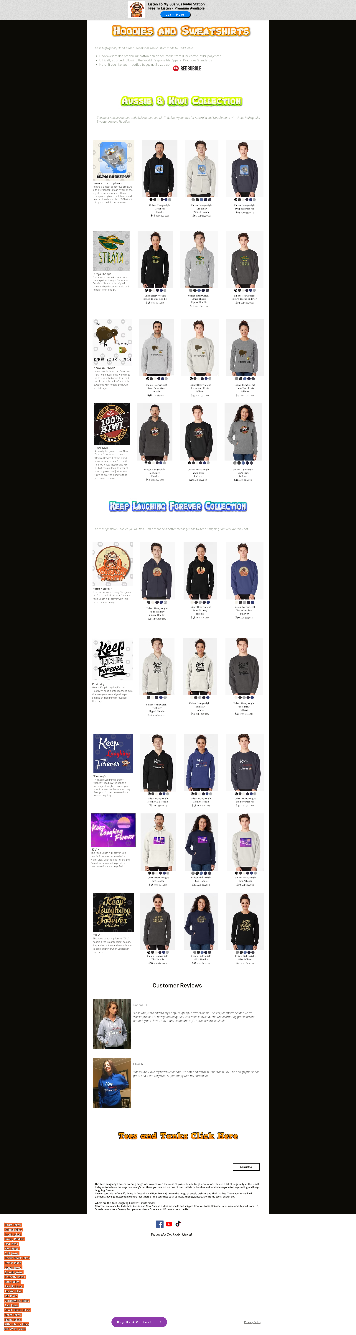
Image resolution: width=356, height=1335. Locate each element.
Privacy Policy (252, 1322)
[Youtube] (169, 1224)
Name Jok (11, 1319)
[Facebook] (160, 1224)
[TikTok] (178, 1224)
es (20, 1319)
